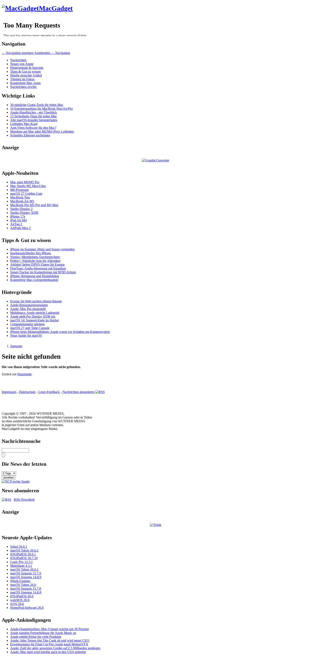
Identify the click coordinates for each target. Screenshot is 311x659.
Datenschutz (27, 392)
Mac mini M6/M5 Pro (24, 182)
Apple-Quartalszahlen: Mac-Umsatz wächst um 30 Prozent (49, 629)
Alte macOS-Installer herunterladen (33, 120)
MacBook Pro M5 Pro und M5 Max (34, 205)
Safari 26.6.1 (18, 546)
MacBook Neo (20, 197)
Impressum (9, 392)
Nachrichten (18, 60)
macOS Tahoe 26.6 (23, 585)
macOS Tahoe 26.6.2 (24, 550)
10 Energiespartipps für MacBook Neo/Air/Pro (41, 108)
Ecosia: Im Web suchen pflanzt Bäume (36, 301)
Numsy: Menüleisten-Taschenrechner (35, 257)
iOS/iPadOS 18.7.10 (24, 558)
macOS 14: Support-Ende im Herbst (34, 320)
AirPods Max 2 (20, 228)
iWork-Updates (20, 581)
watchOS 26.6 (19, 600)
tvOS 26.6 (17, 604)
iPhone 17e (17, 216)
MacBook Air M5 (22, 201)
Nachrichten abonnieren (78, 392)
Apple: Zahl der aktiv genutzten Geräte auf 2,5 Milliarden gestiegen (55, 648)
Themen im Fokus (22, 79)
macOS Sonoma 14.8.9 (25, 577)
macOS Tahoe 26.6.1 (24, 569)
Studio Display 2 (21, 209)
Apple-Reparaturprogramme (29, 305)
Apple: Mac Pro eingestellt (28, 309)
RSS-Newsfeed (24, 499)
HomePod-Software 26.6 (27, 607)
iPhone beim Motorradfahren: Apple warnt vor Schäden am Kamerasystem (60, 332)
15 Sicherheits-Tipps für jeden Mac (33, 116)
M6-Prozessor (19, 190)
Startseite (16, 346)
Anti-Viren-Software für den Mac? (33, 127)
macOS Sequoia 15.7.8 (25, 588)
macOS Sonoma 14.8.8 (25, 592)
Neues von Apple (21, 64)
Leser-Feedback (49, 392)
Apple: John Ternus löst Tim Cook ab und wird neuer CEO (49, 640)
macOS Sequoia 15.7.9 (25, 573)
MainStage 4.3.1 (21, 565)
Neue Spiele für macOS (26, 335)
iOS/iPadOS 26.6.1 (23, 554)
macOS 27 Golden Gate (26, 193)
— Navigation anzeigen (17, 53)
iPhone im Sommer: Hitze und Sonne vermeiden (42, 249)
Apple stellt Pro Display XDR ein (32, 316)
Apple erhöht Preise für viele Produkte (35, 636)
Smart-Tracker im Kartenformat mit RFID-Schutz (43, 272)
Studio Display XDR (24, 212)
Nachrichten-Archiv (23, 87)
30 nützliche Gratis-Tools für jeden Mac (36, 105)
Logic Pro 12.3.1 (21, 562)
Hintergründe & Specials (26, 68)
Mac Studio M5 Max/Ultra (28, 186)
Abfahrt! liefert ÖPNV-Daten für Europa (37, 264)
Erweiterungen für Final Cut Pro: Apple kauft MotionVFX (49, 644)
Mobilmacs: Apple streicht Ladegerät (34, 312)
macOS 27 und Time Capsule (30, 328)
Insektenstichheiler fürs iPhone (30, 253)
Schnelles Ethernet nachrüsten (30, 135)
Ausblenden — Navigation (52, 53)
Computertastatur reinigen (27, 324)
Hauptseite (24, 374)
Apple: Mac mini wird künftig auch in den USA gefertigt (48, 652)
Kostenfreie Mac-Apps (25, 83)
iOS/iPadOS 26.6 (21, 596)
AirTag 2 (16, 224)
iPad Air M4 (18, 220)
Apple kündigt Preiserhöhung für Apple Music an (43, 633)
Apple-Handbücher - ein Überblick (33, 112)
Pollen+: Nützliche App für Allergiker (35, 261)
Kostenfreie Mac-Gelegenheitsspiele (34, 280)
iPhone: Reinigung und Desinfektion (34, 276)
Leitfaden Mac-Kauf (23, 124)
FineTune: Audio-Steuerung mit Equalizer (38, 268)
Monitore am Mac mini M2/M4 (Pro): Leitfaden (42, 131)
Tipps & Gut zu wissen (25, 71)
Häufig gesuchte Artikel (26, 75)
